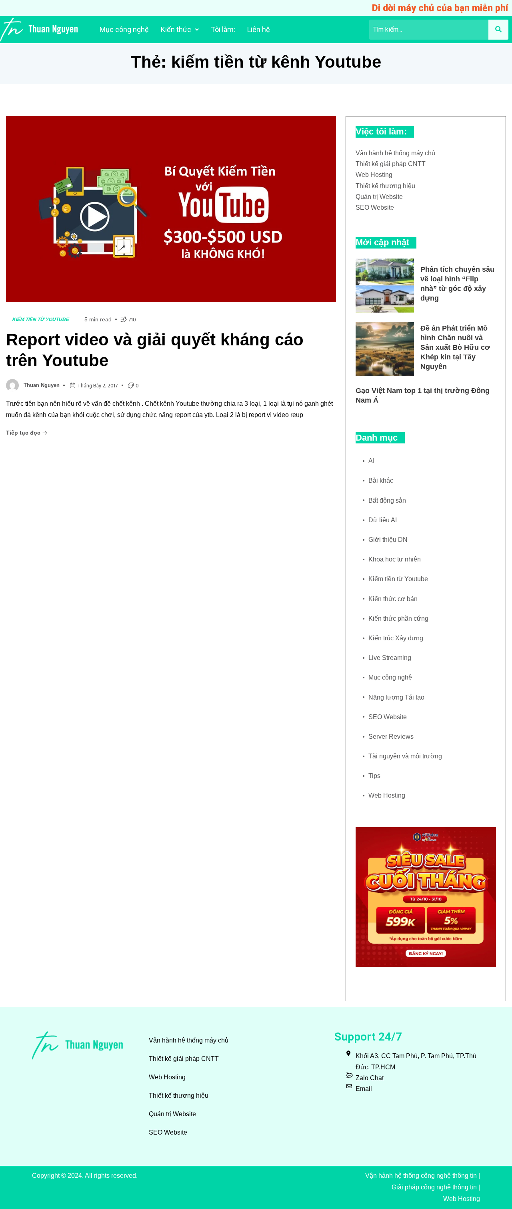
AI (371, 460)
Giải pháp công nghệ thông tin (434, 1187)
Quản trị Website (379, 196)
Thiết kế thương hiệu (385, 185)
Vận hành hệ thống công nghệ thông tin (421, 1175)
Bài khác (380, 480)
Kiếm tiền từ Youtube (41, 319)
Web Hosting (374, 174)
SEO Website (375, 207)
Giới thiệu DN (388, 539)
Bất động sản (387, 500)
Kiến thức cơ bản (393, 598)
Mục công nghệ (124, 29)
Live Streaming (389, 657)
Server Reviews (391, 736)
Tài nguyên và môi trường (405, 756)
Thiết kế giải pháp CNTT (391, 163)
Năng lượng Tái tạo (396, 697)
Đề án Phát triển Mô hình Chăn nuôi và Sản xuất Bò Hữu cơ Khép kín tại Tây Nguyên (455, 347)
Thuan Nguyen (42, 385)
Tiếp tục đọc (24, 432)
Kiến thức (176, 29)
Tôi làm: (223, 29)
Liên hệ (258, 29)
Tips (374, 775)
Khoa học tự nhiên (394, 559)
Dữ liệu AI (382, 520)
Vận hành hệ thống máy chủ (395, 153)
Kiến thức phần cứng (398, 618)
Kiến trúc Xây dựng (395, 638)
